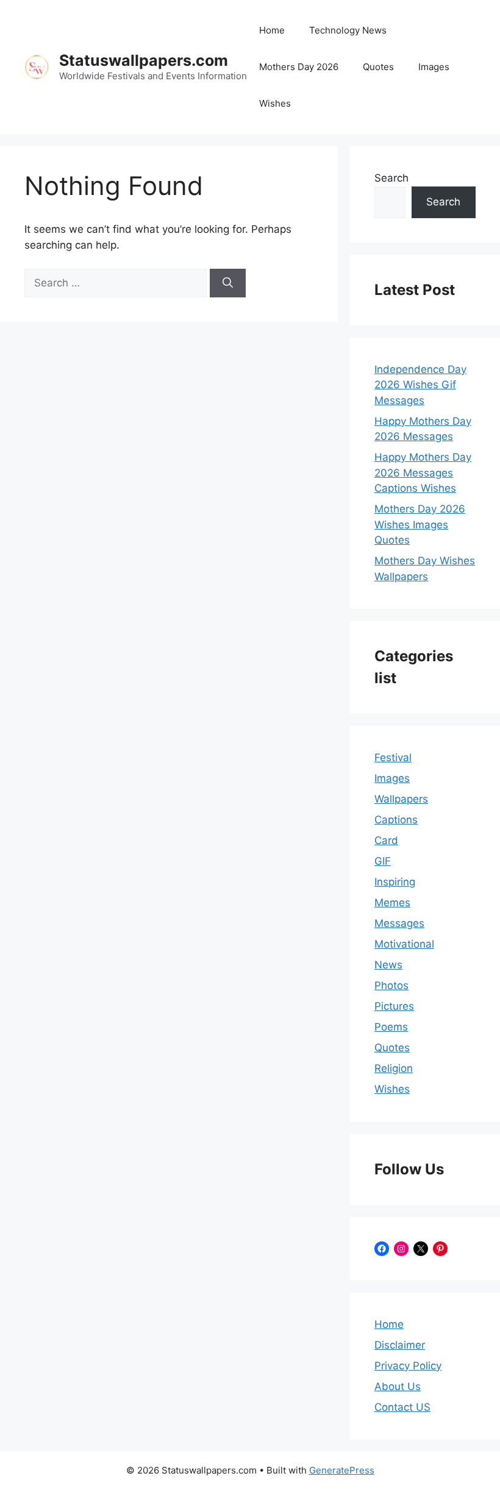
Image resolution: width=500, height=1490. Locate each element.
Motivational (404, 944)
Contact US (402, 1407)
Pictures (394, 1006)
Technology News (348, 30)
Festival (393, 757)
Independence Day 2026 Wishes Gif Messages (420, 384)
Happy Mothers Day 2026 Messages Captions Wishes (422, 472)
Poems (391, 1027)
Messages (399, 923)
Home (272, 30)
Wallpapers (401, 799)
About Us (397, 1386)
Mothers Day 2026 (298, 67)
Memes (392, 902)
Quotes (378, 67)
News (388, 965)
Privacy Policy (407, 1366)
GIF (382, 861)
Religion (393, 1068)
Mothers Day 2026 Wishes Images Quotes (419, 524)
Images (433, 67)
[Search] (228, 283)
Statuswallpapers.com (143, 60)
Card (386, 840)
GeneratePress (341, 1470)
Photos (391, 985)
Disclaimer (399, 1345)
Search (391, 178)
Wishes (275, 103)
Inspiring (394, 882)
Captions (396, 820)
